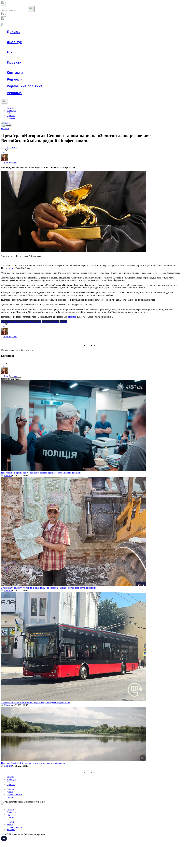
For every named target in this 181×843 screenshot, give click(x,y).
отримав (72, 317)
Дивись (13, 32)
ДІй (8, 113)
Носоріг (55, 321)
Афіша (15, 57)
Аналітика (17, 47)
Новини (16, 37)
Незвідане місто (20, 67)
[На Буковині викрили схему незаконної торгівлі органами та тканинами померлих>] (73, 470)
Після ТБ (130, 67)
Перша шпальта (14, 794)
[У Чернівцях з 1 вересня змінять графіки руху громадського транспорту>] (73, 700)
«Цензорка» (7, 321)
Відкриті (35, 67)
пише (11, 268)
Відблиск (46, 321)
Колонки (46, 47)
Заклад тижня (66, 67)
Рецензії (25, 57)
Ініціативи (37, 57)
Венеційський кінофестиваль (27, 321)
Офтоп (50, 37)
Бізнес (58, 57)
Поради (48, 57)
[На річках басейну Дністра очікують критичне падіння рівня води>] (73, 760)
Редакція (14, 79)
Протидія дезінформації (87, 67)
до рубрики (15, 379)
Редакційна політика (25, 86)
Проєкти (14, 62)
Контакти (15, 72)
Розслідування (32, 47)
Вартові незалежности (112, 67)
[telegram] (98, 345)
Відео (58, 37)
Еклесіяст (141, 67)
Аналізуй (14, 42)
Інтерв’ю (27, 37)
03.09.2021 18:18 (9, 147)
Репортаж (39, 37)
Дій (10, 52)
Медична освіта (49, 67)
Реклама (68, 57)
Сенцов (63, 321)
